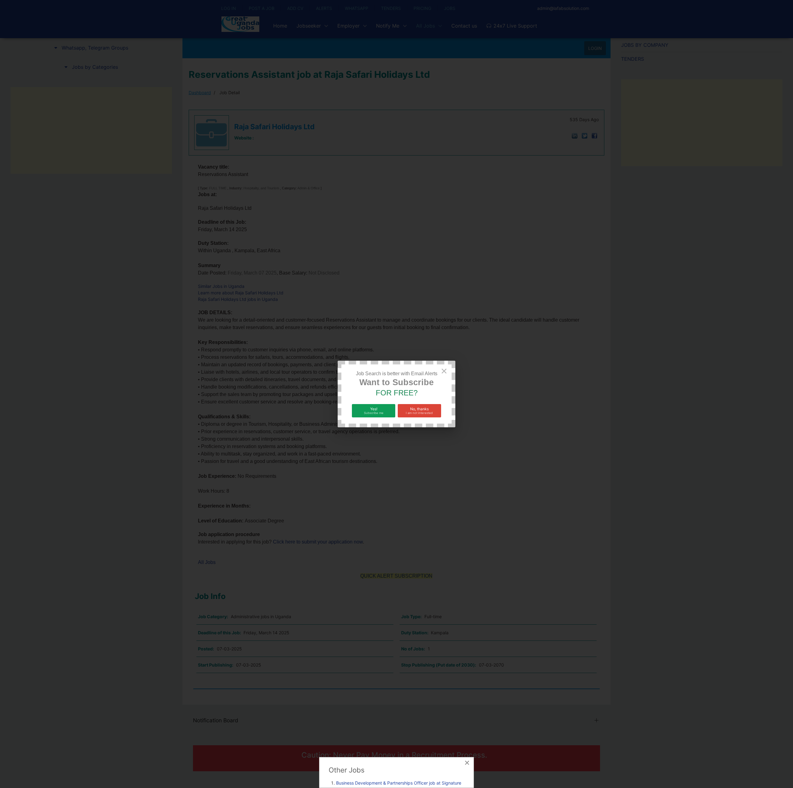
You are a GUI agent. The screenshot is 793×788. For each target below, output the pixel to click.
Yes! (373, 411)
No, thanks (419, 411)
